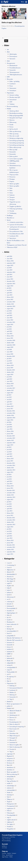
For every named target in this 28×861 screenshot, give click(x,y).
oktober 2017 (10, 390)
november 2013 (11, 493)
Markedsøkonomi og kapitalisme (14, 167)
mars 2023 (9, 295)
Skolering (12, 695)
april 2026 (9, 256)
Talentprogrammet (14, 72)
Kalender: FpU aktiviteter (13, 638)
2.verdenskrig (10, 565)
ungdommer (10, 808)
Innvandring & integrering (16, 727)
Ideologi (9, 629)
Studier (9, 793)
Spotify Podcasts (9, 855)
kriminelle (9, 645)
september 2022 (11, 306)
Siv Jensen (9, 763)
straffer (9, 783)
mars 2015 (9, 456)
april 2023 (9, 293)
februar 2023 (10, 297)
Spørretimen (12, 238)
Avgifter (9, 586)
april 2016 (9, 427)
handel (8, 620)
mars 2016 (9, 429)
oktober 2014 (10, 468)
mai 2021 (9, 329)
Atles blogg (10, 579)
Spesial (8, 220)
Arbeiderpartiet (13, 715)
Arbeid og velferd (14, 111)
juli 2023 (9, 288)
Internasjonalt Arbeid (15, 688)
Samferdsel (12, 743)
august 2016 (10, 420)
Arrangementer (11, 63)
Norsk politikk (10, 672)
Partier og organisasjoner (13, 704)
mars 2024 (9, 277)
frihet (8, 615)
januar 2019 (10, 368)
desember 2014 (11, 463)
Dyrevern (12, 120)
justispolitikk (10, 636)
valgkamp (9, 822)
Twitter (3, 855)
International (12, 100)
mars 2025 (9, 270)
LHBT (8, 654)
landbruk (9, 649)
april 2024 (9, 275)
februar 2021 (10, 336)
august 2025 (10, 265)
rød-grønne (10, 758)
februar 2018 (10, 384)
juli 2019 (9, 359)
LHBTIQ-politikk (14, 161)
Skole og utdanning (12, 774)
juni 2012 (9, 531)
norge (8, 670)
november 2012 (11, 520)
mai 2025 (9, 268)
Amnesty (9, 577)
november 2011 (11, 547)
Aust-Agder (10, 581)
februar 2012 (10, 540)
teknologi (9, 795)
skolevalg (9, 779)
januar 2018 (10, 386)
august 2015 (10, 445)
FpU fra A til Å (13, 129)
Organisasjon (10, 93)
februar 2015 (10, 459)
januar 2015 (10, 461)
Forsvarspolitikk (11, 608)
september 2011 (11, 552)
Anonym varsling (14, 95)
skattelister (9, 770)
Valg (10, 699)
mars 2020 (9, 352)
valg (8, 818)
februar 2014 (10, 486)
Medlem (11, 693)
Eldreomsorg (12, 122)
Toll (8, 797)
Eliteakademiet (13, 66)
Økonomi (12, 740)
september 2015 (11, 443)
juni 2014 (9, 477)
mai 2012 (9, 534)
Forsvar (11, 127)
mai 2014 (9, 479)
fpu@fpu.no (4, 846)
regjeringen (10, 754)
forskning (9, 606)
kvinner (9, 647)
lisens (8, 656)
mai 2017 (9, 400)
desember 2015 (11, 436)
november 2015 (11, 438)
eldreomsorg (10, 597)
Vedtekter (12, 104)
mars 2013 (9, 511)
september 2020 (11, 345)
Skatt (8, 765)
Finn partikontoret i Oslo (16, 232)
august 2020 (10, 347)
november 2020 (11, 340)
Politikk (9, 109)
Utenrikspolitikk (11, 815)
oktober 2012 (10, 522)
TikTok (10, 857)
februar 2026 (10, 261)
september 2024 (11, 272)
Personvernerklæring (12, 107)
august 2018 (10, 375)
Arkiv (8, 61)
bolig (8, 588)
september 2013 (11, 497)
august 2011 (10, 554)
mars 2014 (9, 484)
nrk (8, 674)
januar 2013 (10, 515)
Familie (11, 125)
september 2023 (11, 284)
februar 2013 (10, 513)
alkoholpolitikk (11, 574)
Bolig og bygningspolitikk (16, 116)
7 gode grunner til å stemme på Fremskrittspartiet (17, 228)
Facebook (4, 853)
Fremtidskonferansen (15, 68)
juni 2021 (9, 327)
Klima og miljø (13, 150)
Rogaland (9, 756)
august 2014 (10, 472)
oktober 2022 (10, 304)
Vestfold (9, 827)
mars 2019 (9, 363)
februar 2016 (10, 431)
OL (8, 679)
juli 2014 (9, 475)
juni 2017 (9, 397)
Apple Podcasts (5, 857)
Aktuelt (9, 572)
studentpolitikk (11, 790)
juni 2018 (9, 377)
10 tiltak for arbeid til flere (16, 222)
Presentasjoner (13, 57)
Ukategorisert (10, 804)
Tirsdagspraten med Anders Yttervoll (16, 245)
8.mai (8, 568)
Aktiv (8, 52)
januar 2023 (10, 300)
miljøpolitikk (10, 663)
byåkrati (9, 593)
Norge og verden (13, 175)
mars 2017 (9, 404)
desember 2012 (11, 518)
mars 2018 (9, 381)
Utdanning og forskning (15, 209)
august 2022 (10, 309)
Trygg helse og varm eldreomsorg (14, 203)
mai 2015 (9, 452)
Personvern (12, 177)
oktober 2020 (10, 343)
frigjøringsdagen (11, 613)
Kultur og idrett (13, 157)
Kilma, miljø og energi (15, 147)
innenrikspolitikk (11, 631)
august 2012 (10, 527)
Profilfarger (10, 216)
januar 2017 (10, 409)
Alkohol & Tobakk (14, 711)
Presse (11, 86)
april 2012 (9, 536)
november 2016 (11, 413)
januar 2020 (10, 354)
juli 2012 (9, 529)
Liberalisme (12, 163)
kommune (9, 643)
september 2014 (11, 470)
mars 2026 (9, 259)
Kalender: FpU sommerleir (14, 640)
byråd (8, 595)
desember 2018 (11, 370)
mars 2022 (9, 318)
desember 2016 (11, 411)
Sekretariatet (12, 88)
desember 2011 (11, 545)
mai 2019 (9, 361)
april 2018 (9, 379)
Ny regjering (10, 677)
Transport (12, 197)
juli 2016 (9, 422)
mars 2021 (9, 334)
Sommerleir (12, 70)
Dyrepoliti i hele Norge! (15, 118)
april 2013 (9, 509)
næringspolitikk (11, 668)
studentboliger (10, 786)
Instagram (14, 853)
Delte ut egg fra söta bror (12, 22)
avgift (8, 583)
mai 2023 (9, 290)
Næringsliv (12, 738)
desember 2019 (11, 356)
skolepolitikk (10, 777)
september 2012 (11, 525)
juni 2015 (9, 450)
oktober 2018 (10, 372)
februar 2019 (10, 365)
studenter (9, 788)
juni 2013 (9, 504)
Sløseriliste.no (10, 218)
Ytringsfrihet (10, 829)
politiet (8, 706)
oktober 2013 (10, 495)
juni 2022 (9, 311)
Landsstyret (12, 84)
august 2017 (10, 393)
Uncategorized (11, 806)
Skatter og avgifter (14, 184)
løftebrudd (9, 658)
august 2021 (10, 325)
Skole (10, 188)
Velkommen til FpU (12, 247)
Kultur (11, 731)
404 (8, 50)
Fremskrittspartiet (14, 722)
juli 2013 (9, 502)
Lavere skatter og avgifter (16, 159)
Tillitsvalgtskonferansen (15, 75)
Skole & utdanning (14, 747)
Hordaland (10, 622)
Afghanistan (10, 570)
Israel (8, 633)
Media (8, 661)
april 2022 (9, 315)
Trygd (8, 802)
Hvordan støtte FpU (14, 97)
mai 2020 (9, 350)
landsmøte (9, 652)
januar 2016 (10, 434)
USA (8, 811)
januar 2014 (10, 488)
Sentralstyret (12, 91)
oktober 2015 (10, 440)
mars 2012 (9, 538)
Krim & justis (13, 729)
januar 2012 (10, 543)
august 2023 (10, 286)
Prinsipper (12, 179)
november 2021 (11, 322)
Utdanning (10, 813)
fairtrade (9, 604)
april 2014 (9, 481)
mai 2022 (9, 313)
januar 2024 (10, 279)
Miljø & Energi (13, 736)
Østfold (9, 702)
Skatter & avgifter (14, 745)
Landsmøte (12, 690)
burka (8, 590)
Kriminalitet (12, 152)
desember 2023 (11, 281)
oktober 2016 (10, 415)
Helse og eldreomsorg (15, 132)
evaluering (9, 602)
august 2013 (10, 500)
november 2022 (11, 302)
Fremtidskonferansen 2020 (16, 234)
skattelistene (10, 768)
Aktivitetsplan (13, 54)
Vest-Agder (10, 824)
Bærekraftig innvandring (15, 113)
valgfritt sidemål (11, 820)
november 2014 (11, 465)
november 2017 (11, 388)
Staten (11, 193)
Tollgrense (9, 799)
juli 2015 (9, 447)
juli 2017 (9, 395)
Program (11, 182)
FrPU (8, 77)
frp (7, 618)
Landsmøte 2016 (13, 236)
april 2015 (9, 454)
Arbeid (11, 713)
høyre (8, 627)
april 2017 (9, 402)
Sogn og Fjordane (11, 781)
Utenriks (11, 211)
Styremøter (12, 59)
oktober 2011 (10, 550)
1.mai (8, 563)
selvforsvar (9, 761)
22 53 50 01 (4, 848)
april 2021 (9, 331)
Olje (8, 681)
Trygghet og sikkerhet (15, 207)
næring (9, 665)
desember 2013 (11, 490)
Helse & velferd (13, 724)
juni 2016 (9, 425)
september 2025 (11, 263)
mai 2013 (9, 506)
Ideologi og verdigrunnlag (16, 138)
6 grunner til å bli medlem (16, 225)
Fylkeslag (11, 686)
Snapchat (9, 853)
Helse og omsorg (13, 134)
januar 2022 (10, 320)
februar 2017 (10, 406)
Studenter (12, 195)
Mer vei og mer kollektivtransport (14, 171)
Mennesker (10, 79)
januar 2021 (10, 338)
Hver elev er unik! (14, 136)
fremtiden (9, 611)
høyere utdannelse (11, 624)
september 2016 (11, 418)
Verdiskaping (12, 213)
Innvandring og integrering (16, 141)
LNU (10, 102)
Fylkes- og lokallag (14, 82)
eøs (8, 599)
